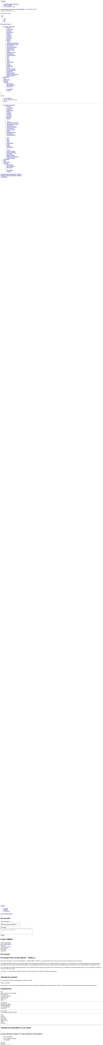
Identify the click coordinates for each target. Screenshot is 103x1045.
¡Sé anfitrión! (10, 89)
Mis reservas (10, 86)
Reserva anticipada (11, 70)
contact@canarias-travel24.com (11, 4)
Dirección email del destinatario (9, 924)
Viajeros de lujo (10, 48)
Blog (5, 78)
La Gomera (9, 37)
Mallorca (9, 39)
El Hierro (9, 36)
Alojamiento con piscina (12, 44)
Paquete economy (11, 75)
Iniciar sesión (10, 83)
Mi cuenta (6, 163)
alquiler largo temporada (12, 74)
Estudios (9, 64)
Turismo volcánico (11, 52)
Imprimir (6, 909)
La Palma (9, 30)
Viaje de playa (10, 45)
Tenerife (9, 33)
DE (5, 18)
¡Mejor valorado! (11, 73)
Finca (8, 59)
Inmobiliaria (6, 77)
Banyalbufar (8, 944)
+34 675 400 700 (8, 5)
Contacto (3, 1)
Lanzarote (9, 34)
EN (5, 20)
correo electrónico (5, 921)
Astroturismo (10, 53)
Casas (8, 63)
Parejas (8, 51)
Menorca (9, 40)
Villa (8, 58)
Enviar (2, 935)
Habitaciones (10, 66)
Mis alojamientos (11, 85)
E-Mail (5, 101)
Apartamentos (10, 62)
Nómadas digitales (11, 55)
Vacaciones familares (12, 47)
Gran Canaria (10, 29)
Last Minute (9, 71)
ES (2, 16)
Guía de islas (7, 79)
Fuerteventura (10, 32)
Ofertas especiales (11, 68)
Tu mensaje (3, 927)
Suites (8, 60)
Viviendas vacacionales (9, 26)
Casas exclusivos (11, 49)
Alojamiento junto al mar (12, 43)
